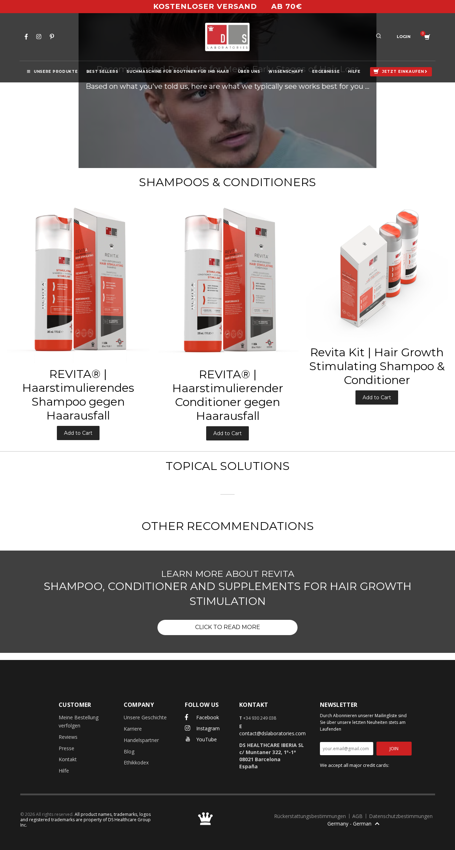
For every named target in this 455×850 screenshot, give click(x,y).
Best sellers (102, 71)
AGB (358, 816)
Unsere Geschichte (145, 717)
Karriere (133, 728)
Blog (129, 751)
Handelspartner (141, 740)
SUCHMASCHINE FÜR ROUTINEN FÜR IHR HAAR (178, 71)
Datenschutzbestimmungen (401, 816)
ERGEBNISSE (325, 71)
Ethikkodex (136, 762)
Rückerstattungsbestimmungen (310, 816)
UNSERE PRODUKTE (56, 71)
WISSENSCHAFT (286, 71)
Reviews (68, 736)
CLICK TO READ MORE (227, 627)
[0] (427, 37)
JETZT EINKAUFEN (403, 71)
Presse (66, 748)
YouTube (206, 739)
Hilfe (64, 770)
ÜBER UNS (249, 71)
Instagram (207, 728)
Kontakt (68, 759)
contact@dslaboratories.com (272, 733)
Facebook (207, 717)
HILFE (354, 71)
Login (404, 36)
